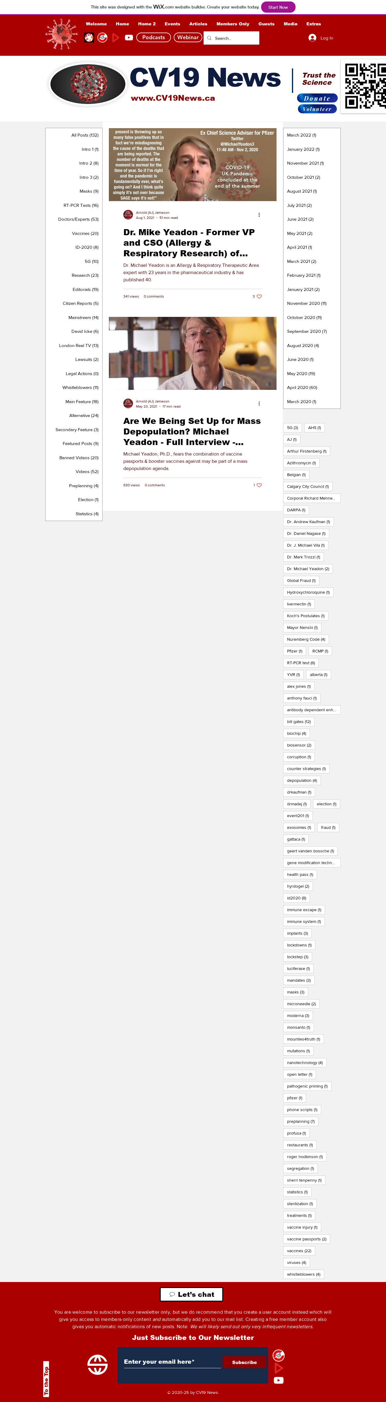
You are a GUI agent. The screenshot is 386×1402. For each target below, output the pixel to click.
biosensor (301, 744)
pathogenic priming (309, 1085)
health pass (302, 874)
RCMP (322, 650)
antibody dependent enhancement (314, 709)
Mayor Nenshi (304, 627)
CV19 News (204, 77)
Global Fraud (303, 580)
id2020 (298, 897)
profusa (298, 1132)
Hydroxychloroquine (310, 592)
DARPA (298, 509)
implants (299, 933)
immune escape (306, 909)
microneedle (303, 1003)
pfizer (296, 1097)
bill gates (301, 721)
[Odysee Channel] (89, 38)
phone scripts (304, 1109)
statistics (299, 1191)
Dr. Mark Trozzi (305, 556)
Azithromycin (303, 462)
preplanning (302, 1121)
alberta (320, 674)
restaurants (302, 1144)
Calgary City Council (310, 486)
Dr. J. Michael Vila (307, 545)
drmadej (299, 803)
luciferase (300, 968)
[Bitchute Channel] (102, 38)
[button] (233, 24)
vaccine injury (304, 1227)
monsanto (300, 1027)
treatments (301, 1215)
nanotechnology (307, 1062)
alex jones (301, 686)
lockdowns (301, 944)
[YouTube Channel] (129, 38)
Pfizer (296, 650)
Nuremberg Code (308, 639)
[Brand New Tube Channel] (116, 38)
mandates (301, 980)
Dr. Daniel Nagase (308, 533)
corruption (301, 756)
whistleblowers (305, 1274)
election (328, 803)
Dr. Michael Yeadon (310, 568)
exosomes (301, 827)
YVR (295, 674)
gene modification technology (314, 862)
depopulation (304, 780)
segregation (302, 1168)
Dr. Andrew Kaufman (310, 521)
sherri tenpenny (306, 1180)
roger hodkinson (307, 1156)
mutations (300, 1050)
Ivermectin (301, 603)
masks (297, 991)
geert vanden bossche (312, 850)
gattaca (298, 839)
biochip (298, 733)
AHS (316, 427)
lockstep (299, 956)
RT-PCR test (303, 662)
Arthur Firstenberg (308, 450)
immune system (306, 921)
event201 (300, 815)
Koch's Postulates (307, 615)
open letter (301, 1074)
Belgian (298, 474)
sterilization (302, 1203)
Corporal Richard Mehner (314, 497)
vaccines (301, 1250)
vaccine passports (308, 1238)
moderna (300, 1015)
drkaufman (301, 791)
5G (294, 427)
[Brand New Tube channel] (279, 1368)
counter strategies (308, 768)
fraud (330, 827)
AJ (293, 439)
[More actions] (261, 214)
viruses (298, 1262)
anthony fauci (304, 697)
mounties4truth (305, 1038)
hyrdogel (300, 886)
